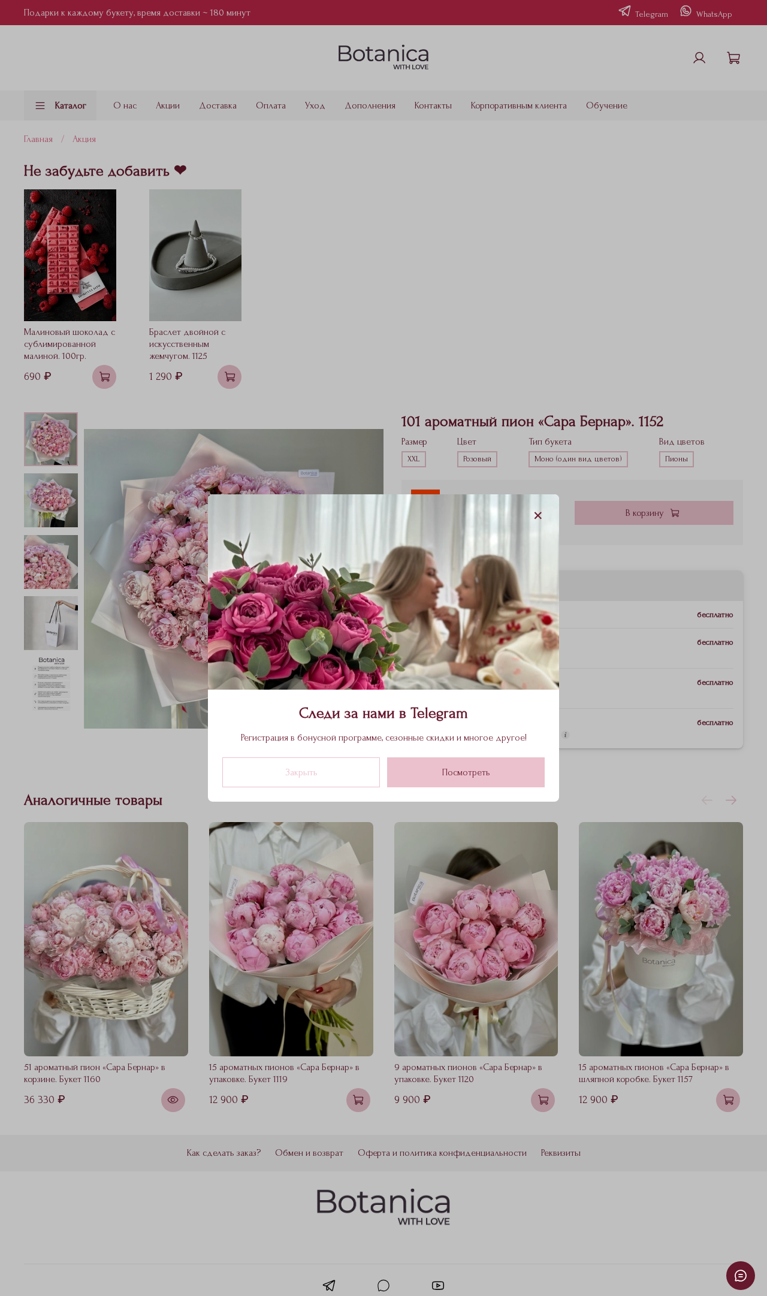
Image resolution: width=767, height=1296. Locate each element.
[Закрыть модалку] (538, 516)
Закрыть (301, 772)
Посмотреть (466, 772)
